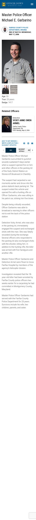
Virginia (23, 30)
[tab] (10, 150)
